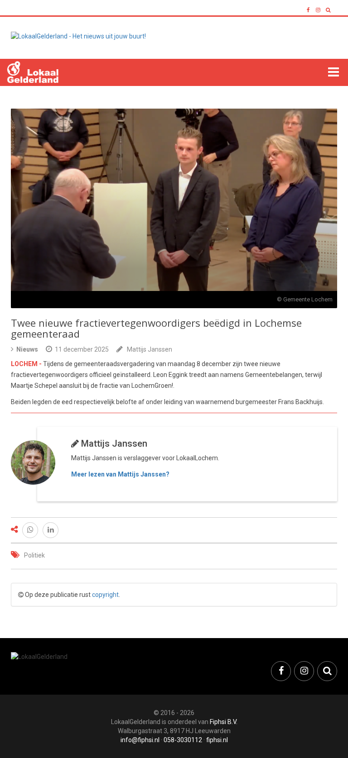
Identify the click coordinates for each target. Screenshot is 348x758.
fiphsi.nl (217, 740)
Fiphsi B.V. (223, 721)
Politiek (34, 555)
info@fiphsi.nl (140, 740)
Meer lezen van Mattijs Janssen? (120, 474)
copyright (105, 594)
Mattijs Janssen (149, 349)
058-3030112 (183, 740)
